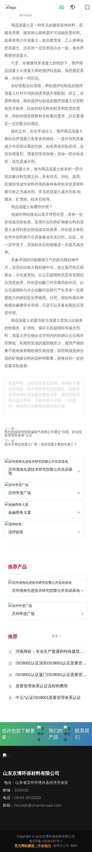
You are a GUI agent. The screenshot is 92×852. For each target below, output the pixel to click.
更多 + (56, 636)
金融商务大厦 (19, 512)
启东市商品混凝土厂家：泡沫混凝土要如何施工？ (40, 444)
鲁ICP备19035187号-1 (46, 841)
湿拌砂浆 (15, 532)
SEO (73, 845)
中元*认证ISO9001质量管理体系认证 (48, 697)
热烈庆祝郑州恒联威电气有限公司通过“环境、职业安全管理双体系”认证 (43, 433)
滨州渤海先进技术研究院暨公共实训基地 (40, 471)
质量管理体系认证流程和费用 (42, 686)
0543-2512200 (27, 798)
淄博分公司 (61, 845)
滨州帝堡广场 (19, 493)
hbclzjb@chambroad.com (38, 805)
